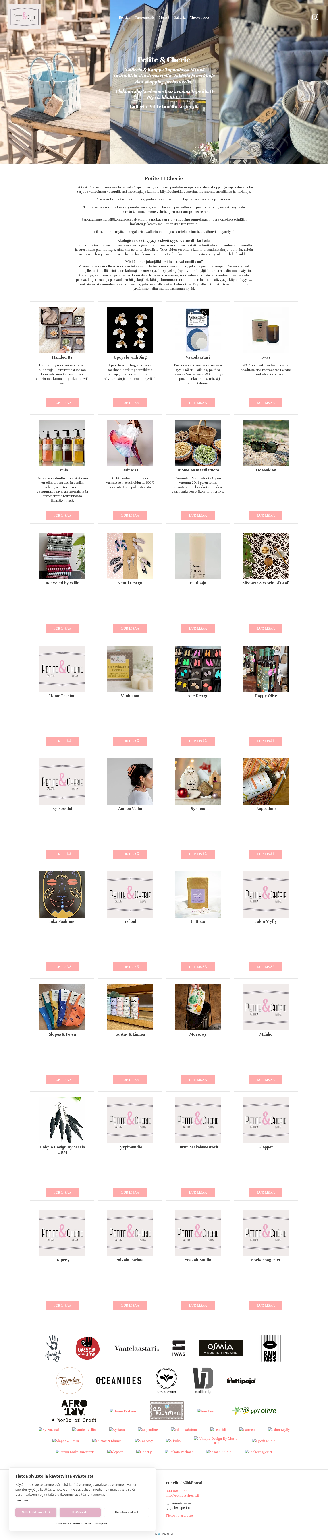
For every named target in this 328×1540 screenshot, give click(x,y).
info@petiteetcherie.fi (182, 1495)
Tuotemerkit (144, 17)
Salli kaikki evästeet (36, 1512)
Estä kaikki (80, 1512)
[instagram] (315, 17)
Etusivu (125, 17)
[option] (164, 82)
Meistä (164, 17)
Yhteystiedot (199, 17)
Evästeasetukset (126, 1512)
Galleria (180, 17)
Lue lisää (62, 402)
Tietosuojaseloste (179, 1515)
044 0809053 (176, 1491)
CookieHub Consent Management (89, 1523)
